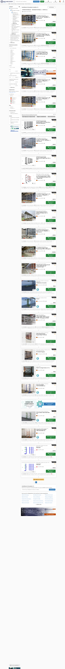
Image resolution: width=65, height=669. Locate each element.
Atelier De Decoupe (25, 494)
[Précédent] (22, 20)
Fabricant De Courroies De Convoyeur (40, 500)
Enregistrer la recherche (38, 479)
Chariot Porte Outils (25, 500)
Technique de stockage (14, 9)
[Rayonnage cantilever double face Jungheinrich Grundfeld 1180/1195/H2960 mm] (29, 433)
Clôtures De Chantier (25, 502)
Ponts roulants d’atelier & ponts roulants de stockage (16, 27)
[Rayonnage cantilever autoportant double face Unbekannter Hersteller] (29, 285)
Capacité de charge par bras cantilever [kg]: (13, 80)
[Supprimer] (30, 9)
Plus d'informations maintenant (49, 404)
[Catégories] (14, 1)
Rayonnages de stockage (15, 11)
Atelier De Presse (25, 496)
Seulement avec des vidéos (14, 120)
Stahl (11, 63)
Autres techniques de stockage (15, 33)
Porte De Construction (49, 498)
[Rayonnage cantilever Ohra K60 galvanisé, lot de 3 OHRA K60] (29, 450)
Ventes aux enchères (14, 113)
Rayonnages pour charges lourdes (16, 14)
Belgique (12, 92)
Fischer (12, 57)
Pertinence (52, 7)
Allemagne (14, 97)
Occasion (12, 108)
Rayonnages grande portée (16, 22)
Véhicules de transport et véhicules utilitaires (14, 38)
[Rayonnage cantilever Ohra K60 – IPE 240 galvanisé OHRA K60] (29, 467)
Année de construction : (13, 75)
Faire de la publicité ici (15, 665)
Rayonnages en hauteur (15, 30)
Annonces (12, 112)
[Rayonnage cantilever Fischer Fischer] (29, 302)
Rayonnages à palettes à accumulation (15, 19)
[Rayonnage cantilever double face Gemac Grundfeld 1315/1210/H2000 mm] (29, 388)
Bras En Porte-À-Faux (52, 116)
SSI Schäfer (12, 53)
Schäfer (12, 55)
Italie (13, 100)
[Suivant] (34, 20)
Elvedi (11, 52)
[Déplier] (38, 30)
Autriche (14, 99)
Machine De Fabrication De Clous (39, 502)
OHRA (12, 50)
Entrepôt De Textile (36, 498)
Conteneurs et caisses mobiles (15, 25)
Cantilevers (15, 12)
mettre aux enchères (51, 73)
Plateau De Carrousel (49, 494)
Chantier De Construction (26, 498)
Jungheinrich (12, 61)
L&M (11, 51)
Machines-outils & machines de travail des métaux (15, 36)
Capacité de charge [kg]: (13, 83)
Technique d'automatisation (14, 41)
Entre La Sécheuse (36, 496)
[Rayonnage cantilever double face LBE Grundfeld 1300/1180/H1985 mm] (29, 416)
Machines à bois (14, 39)
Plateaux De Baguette (49, 496)
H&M (11, 60)
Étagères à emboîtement (16, 17)
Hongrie (13, 101)
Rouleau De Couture (48, 502)
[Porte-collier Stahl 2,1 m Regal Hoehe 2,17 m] (29, 371)
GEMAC (12, 58)
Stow (11, 56)
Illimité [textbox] (11, 95)
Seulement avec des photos (14, 118)
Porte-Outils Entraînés (49, 500)
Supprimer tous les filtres (27, 11)
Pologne (13, 102)
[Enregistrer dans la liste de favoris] (55, 16)
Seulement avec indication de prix (15, 74)
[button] (63, 1)
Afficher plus (38, 504)
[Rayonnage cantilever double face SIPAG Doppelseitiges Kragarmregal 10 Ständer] (29, 337)
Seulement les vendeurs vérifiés (14, 122)
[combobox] (14, 96)
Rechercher (36, 1)
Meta (11, 62)
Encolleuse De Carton (37, 494)
